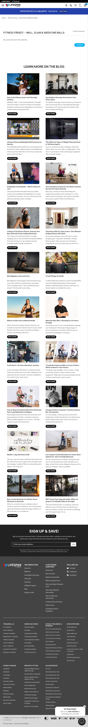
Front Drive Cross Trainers (53, 638)
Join (73, 544)
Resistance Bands (8, 694)
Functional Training (9, 684)
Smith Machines (71, 646)
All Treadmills (7, 627)
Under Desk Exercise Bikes (31, 640)
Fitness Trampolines (51, 681)
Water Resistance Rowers (53, 651)
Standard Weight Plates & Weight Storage (31, 670)
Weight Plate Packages (31, 698)
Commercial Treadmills (10, 649)
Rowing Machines (51, 645)
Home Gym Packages (30, 695)
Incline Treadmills (8, 643)
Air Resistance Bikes (30, 649)
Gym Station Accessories (53, 691)
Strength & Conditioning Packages (31, 702)
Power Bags (6, 675)
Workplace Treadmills (9, 652)
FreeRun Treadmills (8, 640)
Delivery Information (52, 577)
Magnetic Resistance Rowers (54, 648)
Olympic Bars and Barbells (32, 682)
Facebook (73, 575)
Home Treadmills (8, 630)
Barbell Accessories (30, 689)
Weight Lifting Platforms (31, 692)
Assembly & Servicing (31, 575)
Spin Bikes (27, 630)
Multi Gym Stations (72, 643)
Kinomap (27, 582)
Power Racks (70, 630)
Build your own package (31, 706)
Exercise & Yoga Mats (9, 700)
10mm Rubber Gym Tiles (52, 672)
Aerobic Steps (7, 703)
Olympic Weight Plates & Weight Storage (31, 678)
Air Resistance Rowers (52, 654)
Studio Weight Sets (29, 685)
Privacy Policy (8, 723)
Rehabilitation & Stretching (53, 694)
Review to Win (29, 592)
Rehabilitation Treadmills (10, 637)
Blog (25, 589)
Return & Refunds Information (51, 597)
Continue (79, 45)
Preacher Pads (71, 637)
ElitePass (27, 571)
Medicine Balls (7, 688)
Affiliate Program (30, 585)
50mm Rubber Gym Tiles (52, 678)
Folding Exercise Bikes (30, 637)
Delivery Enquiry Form (53, 580)
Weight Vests (7, 697)
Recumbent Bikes (29, 646)
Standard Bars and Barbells (32, 674)
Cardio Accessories (30, 652)
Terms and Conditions (21, 723)
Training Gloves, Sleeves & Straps (53, 698)
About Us (27, 568)
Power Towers (71, 640)
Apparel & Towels (50, 709)
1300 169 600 (73, 711)
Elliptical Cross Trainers (52, 632)
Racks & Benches (72, 627)
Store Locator (50, 574)
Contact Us (49, 570)
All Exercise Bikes (29, 627)
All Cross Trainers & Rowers (53, 629)
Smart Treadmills (8, 646)
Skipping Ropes (50, 705)
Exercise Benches (72, 633)
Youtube (72, 568)
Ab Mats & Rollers (51, 702)
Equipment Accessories (52, 688)
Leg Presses (70, 654)
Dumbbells (6, 669)
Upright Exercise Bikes (30, 633)
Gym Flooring (70, 661)
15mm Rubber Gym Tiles (52, 675)
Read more (12, 113)
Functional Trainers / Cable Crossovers (75, 650)
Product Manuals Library (54, 602)
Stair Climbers (50, 642)
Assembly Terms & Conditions (52, 610)
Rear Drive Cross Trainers (53, 635)
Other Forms (50, 605)
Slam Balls (6, 678)
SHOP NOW (63, 11)
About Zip (27, 578)
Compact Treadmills (9, 633)
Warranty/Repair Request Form (54, 585)
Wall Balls (6, 691)
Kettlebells (6, 672)
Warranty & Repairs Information (52, 591)
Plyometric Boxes (8, 681)
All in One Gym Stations (73, 657)
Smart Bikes (27, 643)
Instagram (73, 571)
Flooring (48, 669)
